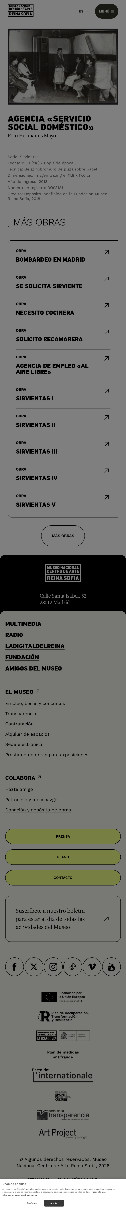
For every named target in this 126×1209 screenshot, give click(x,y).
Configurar (32, 1203)
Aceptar (54, 1203)
